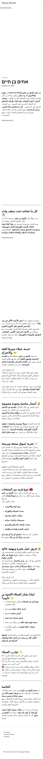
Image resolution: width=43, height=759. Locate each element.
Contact (7, 736)
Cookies (7, 732)
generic (5, 78)
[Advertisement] (21, 40)
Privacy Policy (9, 734)
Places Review (9, 3)
